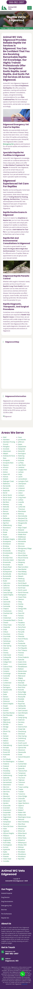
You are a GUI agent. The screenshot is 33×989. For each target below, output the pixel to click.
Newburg (21, 579)
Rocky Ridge (22, 692)
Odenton (21, 599)
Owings (20, 606)
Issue (20, 437)
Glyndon (6, 803)
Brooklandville (8, 553)
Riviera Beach (22, 685)
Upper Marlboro (23, 803)
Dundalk (6, 708)
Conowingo (7, 673)
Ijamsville (6, 854)
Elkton (5, 729)
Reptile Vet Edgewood (22, 28)
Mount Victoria (23, 558)
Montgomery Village (25, 548)
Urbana (20, 808)
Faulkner (6, 743)
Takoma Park (22, 771)
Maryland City (22, 518)
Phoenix (20, 634)
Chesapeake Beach (9, 620)
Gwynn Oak (7, 815)
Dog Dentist (5, 897)
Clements (6, 648)
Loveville (21, 502)
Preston (20, 655)
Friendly (5, 768)
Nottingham (22, 595)
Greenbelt (6, 808)
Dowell (5, 706)
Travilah (21, 792)
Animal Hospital (6, 893)
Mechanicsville (23, 532)
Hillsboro (6, 836)
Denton (5, 697)
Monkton (21, 544)
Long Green (22, 497)
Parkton (20, 616)
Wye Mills (21, 859)
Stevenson (21, 750)
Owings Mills (22, 609)
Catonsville (6, 602)
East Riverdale (7, 715)
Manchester (22, 511)
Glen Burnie (7, 789)
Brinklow (6, 546)
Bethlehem (6, 521)
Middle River (22, 535)
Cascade (5, 599)
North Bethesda (23, 585)
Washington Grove (24, 817)
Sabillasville (22, 706)
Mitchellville (22, 541)
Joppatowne (22, 447)
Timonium (21, 782)
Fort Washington (8, 761)
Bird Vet (4, 910)
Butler (5, 581)
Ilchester (6, 856)
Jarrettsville (22, 440)
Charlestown (7, 611)
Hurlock (5, 847)
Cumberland (7, 683)
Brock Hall (6, 548)
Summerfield (22, 764)
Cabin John (6, 583)
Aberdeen (6, 440)
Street (20, 755)
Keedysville (21, 449)
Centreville (6, 606)
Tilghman (21, 780)
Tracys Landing (23, 787)
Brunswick (6, 565)
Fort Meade (7, 759)
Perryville (21, 632)
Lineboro (21, 486)
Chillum (5, 632)
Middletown (22, 537)
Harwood (6, 824)
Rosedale (21, 699)
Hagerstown (7, 817)
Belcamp (6, 504)
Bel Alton (6, 502)
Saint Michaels (23, 713)
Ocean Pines (22, 597)
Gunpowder (7, 812)
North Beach (22, 583)
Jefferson (21, 442)
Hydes (5, 852)
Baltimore (6, 484)
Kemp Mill (21, 451)
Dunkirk (5, 711)
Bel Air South (7, 497)
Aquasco (6, 465)
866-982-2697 (16, 2)
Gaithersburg (7, 775)
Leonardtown (22, 479)
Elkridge (5, 727)
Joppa (20, 444)
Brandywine (7, 541)
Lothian (20, 500)
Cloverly (5, 653)
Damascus (6, 685)
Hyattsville (6, 849)
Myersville (21, 560)
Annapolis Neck (8, 463)
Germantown (7, 782)
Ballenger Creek (8, 481)
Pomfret (21, 641)
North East (21, 588)
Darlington (6, 687)
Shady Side (21, 729)
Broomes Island (8, 560)
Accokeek (6, 449)
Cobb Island (7, 655)
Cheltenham (7, 618)
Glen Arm (6, 787)
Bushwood (6, 579)
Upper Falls (22, 801)
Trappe (20, 789)
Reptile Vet (5, 918)
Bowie (5, 532)
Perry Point (22, 627)
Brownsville (7, 562)
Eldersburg (6, 722)
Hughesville (7, 840)
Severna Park (22, 727)
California (6, 585)
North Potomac (23, 592)
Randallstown (22, 667)
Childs (5, 629)
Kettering (21, 456)
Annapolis (6, 460)
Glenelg (5, 794)
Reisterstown (22, 671)
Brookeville (7, 551)
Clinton (5, 650)
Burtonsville (7, 576)
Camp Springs (7, 592)
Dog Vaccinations (7, 901)
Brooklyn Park (8, 558)
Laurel (20, 477)
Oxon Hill (21, 613)
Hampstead (7, 822)
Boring (5, 530)
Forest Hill (6, 752)
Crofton (5, 680)
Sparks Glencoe (23, 745)
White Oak (21, 836)
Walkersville (22, 815)
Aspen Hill (6, 474)
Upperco (21, 805)
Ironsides (6, 861)
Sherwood (21, 734)
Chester (5, 623)
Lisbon (20, 493)
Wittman (21, 847)
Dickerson (6, 701)
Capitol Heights (8, 595)
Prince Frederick (23, 657)
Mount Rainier (23, 555)
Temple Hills (22, 775)
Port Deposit (22, 646)
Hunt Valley (7, 843)
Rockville (21, 690)
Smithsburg (22, 738)
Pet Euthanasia (6, 914)
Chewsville (6, 627)
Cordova (6, 678)
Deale (5, 694)
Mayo (20, 525)
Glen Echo (6, 792)
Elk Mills (5, 724)
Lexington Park (23, 481)
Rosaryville (21, 697)
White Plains (22, 838)
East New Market (8, 713)
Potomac (21, 653)
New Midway (22, 572)
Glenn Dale (6, 799)
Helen (5, 829)
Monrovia (21, 546)
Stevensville (22, 752)
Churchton (6, 634)
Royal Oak (21, 704)
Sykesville (21, 768)
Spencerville (22, 748)
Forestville (6, 755)
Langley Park (22, 470)
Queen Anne (22, 662)
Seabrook (21, 720)
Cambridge (6, 590)
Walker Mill (22, 812)
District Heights (8, 704)
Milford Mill (22, 539)
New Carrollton (23, 567)
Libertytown (22, 484)
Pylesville (21, 660)
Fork (4, 757)
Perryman (21, 629)
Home (3, 28)
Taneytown (22, 773)
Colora (5, 664)
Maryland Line (23, 521)
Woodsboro (22, 854)
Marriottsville (22, 516)
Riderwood (21, 676)
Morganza (21, 551)
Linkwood (21, 488)
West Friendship (23, 822)
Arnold (5, 470)
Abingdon (6, 447)
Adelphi (5, 453)
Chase (5, 616)
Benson (5, 511)
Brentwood (6, 544)
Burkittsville (7, 574)
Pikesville (21, 636)
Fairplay (5, 738)
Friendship (6, 771)
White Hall (21, 831)
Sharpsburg (22, 731)
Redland (20, 669)
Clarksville (6, 643)
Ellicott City (6, 731)
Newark (20, 576)
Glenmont (6, 796)
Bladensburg (7, 525)
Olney (20, 602)
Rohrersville (22, 694)
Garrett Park (7, 780)
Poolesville (21, 643)
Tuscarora (21, 794)
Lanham (20, 472)
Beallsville (6, 491)
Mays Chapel (22, 528)
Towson (20, 785)
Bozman (6, 537)
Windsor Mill (22, 845)
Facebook (24, 984)
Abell (4, 437)
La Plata (20, 463)
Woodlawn (21, 852)
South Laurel (22, 743)
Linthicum (21, 491)
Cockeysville (7, 657)
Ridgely (20, 678)
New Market (22, 569)
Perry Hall (21, 625)
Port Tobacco (22, 650)
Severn (20, 724)
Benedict (6, 509)
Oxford (20, 611)
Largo (20, 474)
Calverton (6, 588)
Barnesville (6, 486)
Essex (5, 734)
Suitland (20, 761)
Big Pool (6, 523)
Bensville (6, 514)
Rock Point (21, 687)
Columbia (6, 669)
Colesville (6, 660)
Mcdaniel (21, 530)
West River (21, 824)
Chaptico (6, 609)
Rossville (21, 701)
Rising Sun (21, 680)
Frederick (6, 764)
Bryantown (6, 569)
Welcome (21, 819)
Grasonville (6, 805)
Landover (21, 467)
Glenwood (6, 801)
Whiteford (21, 840)
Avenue (5, 477)
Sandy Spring (22, 717)
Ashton (5, 472)
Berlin (5, 516)
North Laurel (22, 590)
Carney (5, 597)
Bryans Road (7, 567)
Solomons (21, 741)
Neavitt (20, 565)
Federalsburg (7, 745)
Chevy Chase (7, 625)
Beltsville (6, 507)
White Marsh (22, 833)
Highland (6, 831)
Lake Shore (22, 465)
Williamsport (22, 843)
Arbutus (5, 467)
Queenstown (22, 664)
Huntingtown (7, 845)
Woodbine (21, 849)
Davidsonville (7, 690)
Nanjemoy (21, 562)
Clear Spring (7, 646)
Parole (20, 620)
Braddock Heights (9, 539)
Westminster (22, 826)
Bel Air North (7, 495)
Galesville (6, 778)
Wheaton (21, 829)
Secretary (21, 722)
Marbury (21, 514)
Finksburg (6, 750)
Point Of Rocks (23, 639)
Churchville (6, 636)
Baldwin (5, 479)
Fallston (5, 741)
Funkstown (6, 773)
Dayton (5, 692)
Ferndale (6, 748)
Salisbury (21, 715)
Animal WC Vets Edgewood (13, 872)
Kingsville (21, 458)
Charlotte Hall (7, 613)
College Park (7, 662)
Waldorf (20, 810)
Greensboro (7, 810)
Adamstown (7, 451)
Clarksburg (6, 641)
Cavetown (6, 604)
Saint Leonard (22, 711)
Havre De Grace (8, 826)
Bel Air (5, 493)
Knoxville (21, 460)
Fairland (5, 736)
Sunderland (22, 766)
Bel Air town (7, 500)
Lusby (20, 504)
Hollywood (6, 838)
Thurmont (21, 778)
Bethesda (6, 518)
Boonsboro (7, 528)
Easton (5, 717)
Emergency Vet (8, 144)
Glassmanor (7, 785)
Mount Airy (22, 553)
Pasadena (21, 623)
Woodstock (22, 856)
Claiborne (6, 639)
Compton (6, 671)
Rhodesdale (22, 673)
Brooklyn (6, 555)
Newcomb (21, 581)
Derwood (6, 699)
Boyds (5, 535)
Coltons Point (7, 667)
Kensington (22, 453)
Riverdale (21, 683)
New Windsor (22, 574)
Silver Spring (22, 736)
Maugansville (22, 523)
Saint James (22, 708)
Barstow (6, 488)
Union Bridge (22, 796)
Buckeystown (7, 572)
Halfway (5, 819)
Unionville (21, 799)
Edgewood (10, 28)
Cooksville (6, 676)
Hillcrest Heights (8, 833)
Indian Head (7, 859)
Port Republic (22, 648)
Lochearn (21, 495)
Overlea (20, 604)
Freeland (6, 766)
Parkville (21, 618)
